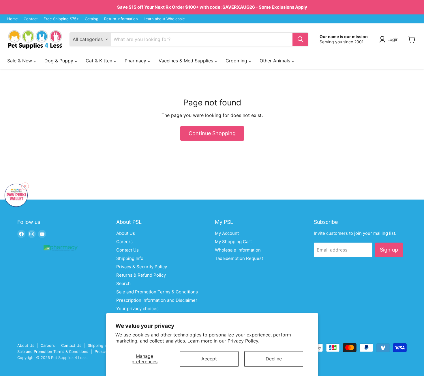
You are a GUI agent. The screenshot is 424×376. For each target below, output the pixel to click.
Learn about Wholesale (164, 19)
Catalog (91, 19)
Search (123, 283)
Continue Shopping (212, 133)
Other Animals (276, 61)
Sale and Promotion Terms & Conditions (157, 292)
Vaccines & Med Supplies (187, 61)
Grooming (237, 61)
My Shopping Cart (233, 241)
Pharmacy (136, 61)
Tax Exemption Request (239, 258)
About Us (125, 233)
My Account (227, 233)
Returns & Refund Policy (141, 275)
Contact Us (127, 250)
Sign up (389, 250)
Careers (124, 241)
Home (12, 19)
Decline (274, 359)
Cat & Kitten (100, 61)
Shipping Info (129, 258)
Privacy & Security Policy (141, 266)
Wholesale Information (238, 250)
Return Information (121, 19)
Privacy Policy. (243, 341)
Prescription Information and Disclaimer (156, 300)
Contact (31, 19)
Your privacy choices (137, 308)
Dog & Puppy (59, 61)
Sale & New (20, 61)
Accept (209, 359)
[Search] (300, 39)
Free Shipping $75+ (61, 19)
